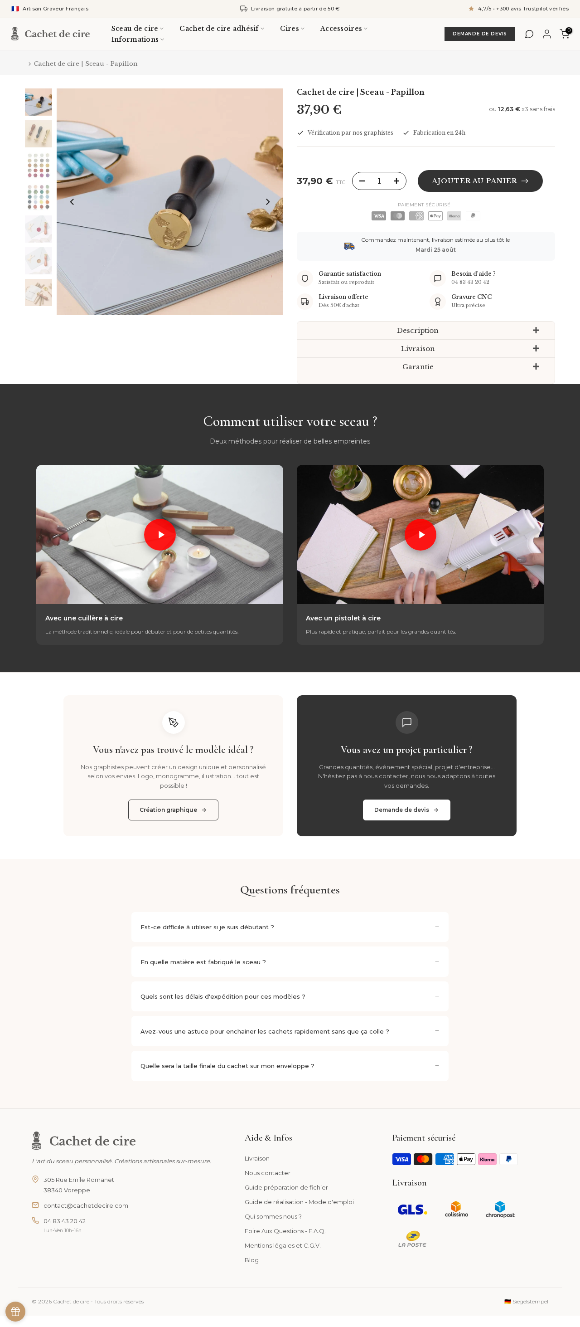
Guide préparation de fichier (286, 1187)
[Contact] (529, 34)
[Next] (267, 202)
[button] (426, 331)
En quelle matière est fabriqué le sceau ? (203, 962)
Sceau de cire (135, 28)
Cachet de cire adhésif (218, 28)
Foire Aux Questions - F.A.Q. (285, 1230)
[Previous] (72, 202)
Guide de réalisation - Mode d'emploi (299, 1201)
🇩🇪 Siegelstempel (526, 1301)
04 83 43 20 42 (65, 1221)
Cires (289, 28)
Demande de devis (401, 809)
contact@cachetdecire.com (86, 1205)
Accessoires (341, 28)
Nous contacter (267, 1172)
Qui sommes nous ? (273, 1216)
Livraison (257, 1158)
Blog (252, 1260)
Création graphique (168, 809)
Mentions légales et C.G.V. (283, 1245)
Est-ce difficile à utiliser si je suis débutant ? (207, 927)
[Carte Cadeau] (15, 1312)
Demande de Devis (480, 34)
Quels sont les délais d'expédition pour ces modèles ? (222, 996)
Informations (135, 39)
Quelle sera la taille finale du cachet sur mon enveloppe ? (227, 1065)
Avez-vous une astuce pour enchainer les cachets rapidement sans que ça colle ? (264, 1031)
